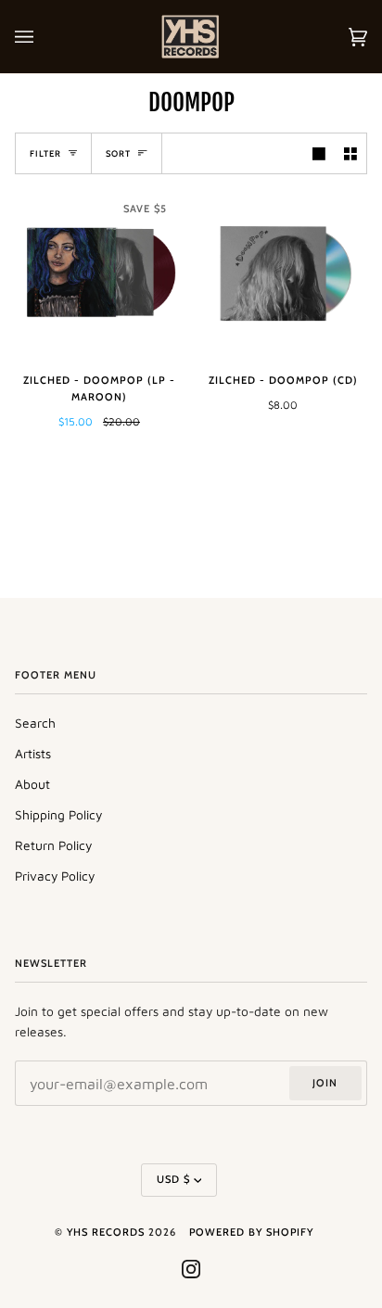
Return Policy (53, 845)
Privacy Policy (55, 876)
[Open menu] (42, 36)
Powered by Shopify (251, 1231)
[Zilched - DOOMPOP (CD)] (282, 273)
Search (35, 723)
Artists (33, 753)
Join (324, 1082)
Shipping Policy (58, 814)
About (32, 784)
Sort (118, 153)
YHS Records (106, 1231)
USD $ (173, 1179)
